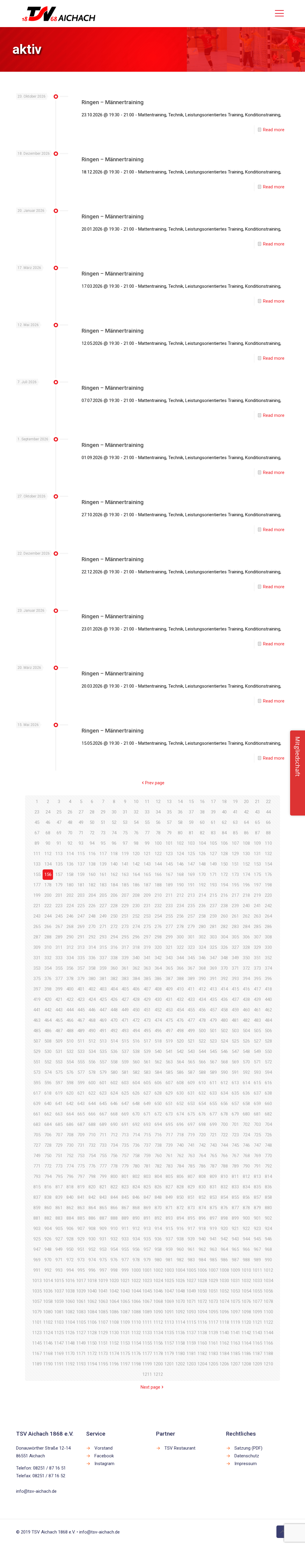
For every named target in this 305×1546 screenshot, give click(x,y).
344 (180, 957)
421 (59, 999)
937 (169, 1239)
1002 (158, 1270)
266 (48, 926)
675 (191, 1114)
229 (125, 905)
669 (125, 1114)
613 (235, 1082)
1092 (180, 1312)
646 (114, 1103)
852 (202, 1197)
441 (37, 1010)
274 (136, 926)
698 (202, 1124)
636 (246, 1093)
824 (136, 1187)
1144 (268, 1332)
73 (103, 832)
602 (114, 1082)
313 (81, 947)
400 (70, 989)
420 (48, 999)
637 (257, 1093)
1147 (59, 1343)
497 (169, 1030)
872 (180, 1207)
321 (169, 947)
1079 (37, 1312)
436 (224, 999)
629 (169, 1093)
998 (114, 1270)
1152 (114, 1343)
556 (92, 1062)
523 (213, 1041)
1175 (125, 1353)
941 (213, 1239)
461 (257, 1010)
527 (257, 1041)
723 (235, 1134)
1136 (180, 1332)
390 (202, 978)
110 (268, 843)
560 (136, 1062)
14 (180, 801)
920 (224, 1228)
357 (81, 968)
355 (59, 968)
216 (224, 895)
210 (158, 895)
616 (268, 1082)
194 (224, 885)
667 (103, 1114)
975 (103, 1259)
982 (180, 1259)
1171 (81, 1353)
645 (103, 1103)
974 (92, 1259)
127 (213, 853)
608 (180, 1082)
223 (59, 905)
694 (158, 1124)
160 (92, 874)
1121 (257, 1322)
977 (125, 1259)
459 (235, 1010)
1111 (147, 1322)
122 (158, 853)
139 (103, 864)
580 (114, 1072)
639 (37, 1103)
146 (180, 864)
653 (191, 1103)
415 (235, 989)
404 (114, 989)
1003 (169, 1270)
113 (59, 853)
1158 (180, 1343)
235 (191, 905)
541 (169, 1051)
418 (268, 989)
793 (37, 1176)
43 (257, 812)
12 (158, 801)
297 (147, 937)
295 (125, 937)
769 (257, 1155)
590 (224, 1072)
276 (158, 926)
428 (136, 999)
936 (158, 1239)
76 (136, 832)
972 (70, 1259)
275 (147, 926)
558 (114, 1062)
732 (92, 1145)
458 (224, 1010)
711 (103, 1134)
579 (103, 1072)
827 (169, 1187)
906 (70, 1228)
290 (70, 937)
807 (191, 1176)
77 (147, 832)
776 (92, 1166)
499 (191, 1030)
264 (268, 916)
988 (246, 1259)
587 (191, 1072)
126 (202, 853)
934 (136, 1239)
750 (48, 1155)
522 (202, 1041)
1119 (235, 1322)
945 (257, 1239)
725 (257, 1134)
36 (180, 812)
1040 (92, 1291)
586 (180, 1072)
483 (257, 1020)
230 (136, 905)
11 (147, 801)
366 (180, 968)
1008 (224, 1270)
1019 (103, 1280)
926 (48, 1239)
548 (246, 1051)
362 (136, 968)
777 (103, 1166)
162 (114, 874)
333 (59, 957)
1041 (103, 1291)
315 (103, 947)
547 (235, 1051)
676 (202, 1114)
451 (147, 1010)
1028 (202, 1280)
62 (224, 822)
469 (103, 1020)
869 (147, 1207)
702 (246, 1124)
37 (191, 812)
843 (103, 1197)
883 (59, 1218)
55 (147, 822)
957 (147, 1249)
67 (37, 832)
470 (114, 1020)
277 (169, 926)
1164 (246, 1343)
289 (59, 937)
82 (202, 832)
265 (37, 926)
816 (48, 1187)
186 (136, 885)
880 (268, 1207)
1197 (125, 1364)
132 (268, 853)
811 (235, 1176)
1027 (191, 1280)
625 (125, 1093)
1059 (59, 1301)
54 (136, 822)
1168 (48, 1353)
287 (37, 937)
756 (114, 1155)
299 (169, 937)
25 (59, 812)
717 (169, 1134)
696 (180, 1124)
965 (235, 1249)
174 (246, 874)
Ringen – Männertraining (113, 102)
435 (213, 999)
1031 (235, 1280)
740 (180, 1145)
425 (103, 999)
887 (103, 1218)
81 (191, 832)
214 (202, 895)
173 (235, 874)
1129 (103, 1332)
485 (37, 1030)
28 (92, 812)
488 (70, 1030)
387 (169, 978)
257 (191, 916)
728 (48, 1145)
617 (37, 1093)
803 (147, 1176)
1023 (147, 1280)
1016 (70, 1280)
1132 (136, 1332)
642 (70, 1103)
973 (81, 1259)
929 (81, 1239)
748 (268, 1145)
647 (125, 1103)
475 (169, 1020)
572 (268, 1062)
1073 (213, 1301)
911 (125, 1228)
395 (257, 978)
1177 (147, 1353)
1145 (37, 1343)
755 (103, 1155)
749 (37, 1155)
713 (125, 1134)
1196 (114, 1364)
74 (114, 832)
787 (213, 1166)
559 (125, 1062)
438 (246, 999)
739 (169, 1145)
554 (70, 1062)
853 (213, 1197)
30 (114, 812)
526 (246, 1041)
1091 (169, 1312)
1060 (70, 1301)
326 (224, 947)
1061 (81, 1301)
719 (191, 1134)
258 (202, 916)
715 (147, 1134)
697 (191, 1124)
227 (103, 905)
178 (48, 885)
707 (59, 1134)
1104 (70, 1322)
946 (268, 1239)
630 (180, 1093)
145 (169, 864)
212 (180, 895)
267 (59, 926)
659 (257, 1103)
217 (235, 895)
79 (169, 832)
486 (48, 1030)
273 (125, 926)
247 (81, 916)
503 (235, 1030)
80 (180, 832)
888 (114, 1218)
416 (246, 989)
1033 (257, 1280)
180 (70, 885)
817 (59, 1187)
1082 (70, 1312)
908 (92, 1228)
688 (92, 1124)
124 (180, 853)
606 (158, 1082)
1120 (246, 1322)
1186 (246, 1353)
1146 (48, 1343)
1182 (202, 1353)
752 (70, 1155)
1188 (268, 1353)
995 (81, 1270)
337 (103, 957)
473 (147, 1020)
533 (81, 1051)
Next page (150, 1387)
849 (169, 1197)
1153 (125, 1343)
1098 (246, 1312)
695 (169, 1124)
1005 (191, 1270)
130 (246, 853)
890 (136, 1218)
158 (70, 874)
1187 (257, 1353)
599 (81, 1082)
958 (158, 1249)
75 (125, 832)
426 (114, 999)
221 (37, 905)
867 (125, 1207)
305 (235, 937)
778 (114, 1166)
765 (213, 1155)
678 (224, 1114)
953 (103, 1249)
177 (37, 885)
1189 (37, 1364)
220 (268, 895)
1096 (224, 1312)
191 (191, 885)
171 (213, 874)
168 (180, 874)
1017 (81, 1280)
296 (136, 937)
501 (213, 1030)
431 (169, 999)
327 (235, 947)
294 (114, 937)
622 (92, 1093)
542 (180, 1051)
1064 (114, 1301)
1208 (246, 1364)
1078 (268, 1301)
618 (48, 1093)
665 (81, 1114)
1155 (147, 1343)
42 (246, 812)
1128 (92, 1332)
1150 (92, 1343)
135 (59, 864)
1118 (224, 1322)
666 (92, 1114)
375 (37, 978)
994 (70, 1270)
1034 (268, 1280)
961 (191, 1249)
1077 (257, 1301)
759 (147, 1155)
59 (191, 822)
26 (70, 812)
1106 (92, 1322)
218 (246, 895)
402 (92, 989)
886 (92, 1218)
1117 (213, 1322)
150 (224, 864)
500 (202, 1030)
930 (92, 1239)
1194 (92, 1364)
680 (246, 1114)
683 (37, 1124)
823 (125, 1187)
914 (158, 1228)
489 (81, 1030)
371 (235, 968)
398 (48, 989)
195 (235, 885)
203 (81, 895)
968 (268, 1249)
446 (92, 1010)
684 (48, 1124)
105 (213, 843)
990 (268, 1259)
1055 (257, 1291)
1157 (169, 1343)
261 (235, 916)
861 (59, 1207)
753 (81, 1155)
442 (48, 1010)
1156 (158, 1343)
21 (257, 801)
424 (92, 999)
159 (81, 874)
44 (268, 812)
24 (48, 812)
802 (136, 1176)
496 (158, 1030)
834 (246, 1187)
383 (125, 978)
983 (191, 1259)
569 (235, 1062)
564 (180, 1062)
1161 (213, 1343)
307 (257, 937)
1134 (158, 1332)
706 (48, 1134)
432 (180, 999)
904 (48, 1228)
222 (48, 905)
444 (70, 1010)
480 (224, 1020)
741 (191, 1145)
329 (257, 947)
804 (158, 1176)
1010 (246, 1270)
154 (268, 864)
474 (158, 1020)
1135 (169, 1332)
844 (114, 1197)
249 (103, 916)
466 (70, 1020)
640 (48, 1103)
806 (180, 1176)
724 (246, 1134)
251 (125, 916)
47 (59, 822)
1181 (191, 1353)
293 (103, 937)
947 (37, 1249)
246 (70, 916)
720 (202, 1134)
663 (59, 1114)
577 (81, 1072)
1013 (37, 1280)
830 (202, 1187)
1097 (235, 1312)
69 (59, 832)
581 (125, 1072)
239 (235, 905)
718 (180, 1134)
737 (147, 1145)
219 (257, 895)
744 (224, 1145)
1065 (125, 1301)
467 (81, 1020)
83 (213, 832)
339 (125, 957)
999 (125, 1270)
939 (191, 1239)
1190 (48, 1364)
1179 (169, 1353)
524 (224, 1041)
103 (191, 843)
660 (268, 1103)
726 (268, 1134)
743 (213, 1145)
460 (246, 1010)
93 (81, 843)
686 (70, 1124)
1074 (224, 1301)
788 (224, 1166)
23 (37, 812)
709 (81, 1134)
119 (125, 853)
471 (125, 1020)
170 (202, 874)
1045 (147, 1291)
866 (114, 1207)
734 (114, 1145)
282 (224, 926)
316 (114, 947)
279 (191, 926)
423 (81, 999)
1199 (147, 1364)
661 (37, 1114)
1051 (213, 1291)
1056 (268, 1291)
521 (191, 1041)
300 (180, 937)
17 (213, 801)
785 (191, 1166)
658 (246, 1103)
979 (147, 1259)
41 (235, 812)
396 (268, 978)
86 (246, 832)
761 (169, 1155)
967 (257, 1249)
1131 (125, 1332)
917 (191, 1228)
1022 (136, 1280)
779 (125, 1166)
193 (213, 885)
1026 (180, 1280)
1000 (136, 1270)
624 (114, 1093)
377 (59, 978)
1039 (81, 1291)
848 (158, 1197)
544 (202, 1051)
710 (92, 1134)
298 (158, 937)
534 (92, 1051)
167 (169, 874)
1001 (147, 1270)
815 (37, 1187)
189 (169, 885)
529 (37, 1051)
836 (268, 1187)
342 (158, 957)
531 (59, 1051)
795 (59, 1176)
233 (169, 905)
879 (257, 1207)
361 (125, 968)
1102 (48, 1322)
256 (180, 916)
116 (92, 853)
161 (103, 874)
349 (235, 957)
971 (59, 1259)
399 (59, 989)
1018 (92, 1280)
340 (136, 957)
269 (81, 926)
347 (213, 957)
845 (125, 1197)
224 (70, 905)
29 (103, 812)
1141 (235, 1332)
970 (48, 1259)
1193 (81, 1364)
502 (224, 1030)
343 (169, 957)
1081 (59, 1312)
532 (70, 1051)
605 (147, 1082)
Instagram (104, 1463)
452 (158, 1010)
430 (158, 999)
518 (158, 1041)
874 (202, 1207)
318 (136, 947)
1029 (213, 1280)
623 (103, 1093)
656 (224, 1103)
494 (136, 1030)
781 (147, 1166)
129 (235, 853)
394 (246, 978)
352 (268, 957)
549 (257, 1051)
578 (92, 1072)
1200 (158, 1364)
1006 (202, 1270)
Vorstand (103, 1448)
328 (246, 947)
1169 (59, 1353)
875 (213, 1207)
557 (103, 1062)
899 (235, 1218)
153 (257, 864)
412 (202, 989)
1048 (180, 1291)
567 (213, 1062)
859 (37, 1207)
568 (224, 1062)
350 (246, 957)
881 (37, 1218)
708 (70, 1134)
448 (114, 1010)
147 (191, 864)
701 (235, 1124)
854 (224, 1197)
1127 (81, 1332)
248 (92, 916)
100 (158, 843)
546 (224, 1051)
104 (202, 843)
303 (213, 937)
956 (136, 1249)
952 (92, 1249)
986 (224, 1259)
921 (235, 1228)
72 (92, 832)
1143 (257, 1332)
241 (257, 905)
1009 (235, 1270)
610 (202, 1082)
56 (158, 822)
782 (158, 1166)
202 (70, 895)
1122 (268, 1322)
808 (202, 1176)
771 (37, 1166)
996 (92, 1270)
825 (147, 1187)
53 (125, 822)
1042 (114, 1291)
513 (103, 1041)
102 (180, 843)
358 (92, 968)
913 (147, 1228)
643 (81, 1103)
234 (180, 905)
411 (191, 989)
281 (213, 926)
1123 (37, 1332)
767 (235, 1155)
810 (224, 1176)
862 (70, 1207)
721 (213, 1134)
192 (202, 885)
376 (48, 978)
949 (59, 1249)
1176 (136, 1353)
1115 (191, 1322)
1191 (59, 1364)
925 (37, 1239)
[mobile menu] (279, 13)
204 (92, 895)
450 (136, 1010)
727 (37, 1145)
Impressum (245, 1463)
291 (81, 937)
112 (48, 853)
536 (114, 1051)
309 (37, 947)
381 (103, 978)
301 (191, 937)
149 (213, 864)
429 (147, 999)
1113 (169, 1322)
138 (92, 864)
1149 (81, 1343)
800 (114, 1176)
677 (213, 1114)
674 (180, 1114)
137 (81, 864)
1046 (158, 1291)
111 (37, 853)
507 (37, 1041)
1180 (180, 1353)
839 (59, 1197)
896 (202, 1218)
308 (268, 937)
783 (169, 1166)
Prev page (154, 782)
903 (37, 1228)
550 (268, 1051)
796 (70, 1176)
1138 (202, 1332)
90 (48, 843)
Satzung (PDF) (248, 1448)
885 (81, 1218)
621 (81, 1093)
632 (202, 1093)
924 (268, 1228)
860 (48, 1207)
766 (224, 1155)
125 (191, 853)
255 (169, 916)
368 (202, 968)
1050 (202, 1291)
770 (268, 1155)
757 (125, 1155)
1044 (136, 1291)
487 (59, 1030)
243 (37, 916)
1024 (158, 1280)
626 (136, 1093)
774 (70, 1166)
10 (136, 801)
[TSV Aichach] (59, 13)
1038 (70, 1291)
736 (136, 1145)
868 (136, 1207)
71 (81, 832)
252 (136, 916)
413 (213, 989)
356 (70, 968)
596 (48, 1082)
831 (213, 1187)
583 (147, 1072)
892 (158, 1218)
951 (81, 1249)
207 (125, 895)
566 (202, 1062)
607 (169, 1082)
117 (103, 853)
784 (180, 1166)
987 (235, 1259)
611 (213, 1082)
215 (213, 895)
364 (158, 968)
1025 (169, 1280)
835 (257, 1187)
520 (180, 1041)
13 (169, 801)
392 (224, 978)
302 (202, 937)
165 (147, 874)
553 (59, 1062)
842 (92, 1197)
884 (70, 1218)
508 (48, 1041)
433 (191, 999)
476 (180, 1020)
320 (158, 947)
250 (114, 916)
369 (213, 968)
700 (224, 1124)
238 (224, 905)
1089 (147, 1312)
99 (147, 843)
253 (147, 916)
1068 (158, 1301)
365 (169, 968)
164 (136, 874)
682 (268, 1114)
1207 (235, 1364)
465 (59, 1020)
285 (257, 926)
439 (257, 999)
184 (114, 885)
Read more (273, 129)
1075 (235, 1301)
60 (202, 822)
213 (191, 895)
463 (37, 1020)
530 (48, 1051)
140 (114, 864)
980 (158, 1259)
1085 (103, 1312)
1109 (125, 1322)
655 (213, 1103)
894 (180, 1218)
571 (257, 1062)
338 (114, 957)
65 (257, 822)
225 (81, 905)
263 (257, 916)
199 (37, 895)
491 (103, 1030)
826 (158, 1187)
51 (103, 822)
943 (235, 1239)
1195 (103, 1364)
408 (158, 989)
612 (224, 1082)
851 (191, 1197)
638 (268, 1093)
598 (70, 1082)
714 (136, 1134)
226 (92, 905)
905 (59, 1228)
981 (169, 1259)
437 (235, 999)
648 (136, 1103)
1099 (257, 1312)
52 (114, 822)
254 (158, 916)
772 (48, 1166)
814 (268, 1176)
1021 (125, 1280)
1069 (169, 1301)
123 (169, 853)
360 (114, 968)
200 (48, 895)
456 (202, 1010)
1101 (37, 1322)
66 (268, 822)
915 (169, 1228)
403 (103, 989)
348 (224, 957)
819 (81, 1187)
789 (235, 1166)
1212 (158, 1374)
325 (213, 947)
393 (235, 978)
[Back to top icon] (282, 1531)
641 (59, 1103)
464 (48, 1020)
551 (37, 1062)
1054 (246, 1291)
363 (147, 968)
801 (125, 1176)
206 (114, 895)
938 (180, 1239)
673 (169, 1114)
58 (180, 822)
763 (191, 1155)
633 (213, 1093)
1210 (268, 1364)
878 (246, 1207)
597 (59, 1082)
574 (48, 1072)
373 (257, 968)
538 (136, 1051)
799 (103, 1176)
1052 (224, 1291)
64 (246, 822)
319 (147, 947)
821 (103, 1187)
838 (48, 1197)
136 (70, 864)
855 (235, 1197)
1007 (213, 1270)
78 (158, 832)
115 (81, 853)
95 (103, 843)
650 (158, 1103)
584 (158, 1072)
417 (257, 989)
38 (202, 812)
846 (136, 1197)
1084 (92, 1312)
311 (59, 947)
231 (147, 905)
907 (81, 1228)
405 (125, 989)
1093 (191, 1312)
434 (202, 999)
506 (268, 1030)
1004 (180, 1270)
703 (257, 1124)
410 (180, 989)
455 (191, 1010)
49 (81, 822)
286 (268, 926)
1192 (70, 1364)
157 (59, 874)
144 (158, 864)
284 (246, 926)
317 (125, 947)
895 (191, 1218)
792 (268, 1166)
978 (136, 1259)
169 (191, 874)
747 (257, 1145)
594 (268, 1072)
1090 (158, 1312)
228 (114, 905)
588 (202, 1072)
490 (92, 1030)
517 (147, 1041)
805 (169, 1176)
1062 (92, 1301)
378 (70, 978)
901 (257, 1218)
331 (37, 957)
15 (191, 801)
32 (136, 812)
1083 (81, 1312)
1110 (136, 1322)
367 (191, 968)
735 (125, 1145)
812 (246, 1176)
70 (70, 832)
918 (202, 1228)
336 (92, 957)
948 (48, 1249)
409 (169, 989)
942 (224, 1239)
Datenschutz (246, 1456)
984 (202, 1259)
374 (268, 968)
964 (224, 1249)
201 (59, 895)
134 (48, 864)
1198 (136, 1364)
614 (246, 1082)
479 (213, 1020)
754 (92, 1155)
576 (70, 1072)
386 (158, 978)
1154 (136, 1343)
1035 (37, 1291)
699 (213, 1124)
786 (202, 1166)
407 (147, 989)
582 (136, 1072)
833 (235, 1187)
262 (246, 916)
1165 (257, 1343)
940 (202, 1239)
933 (125, 1239)
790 (246, 1166)
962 (202, 1249)
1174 (114, 1353)
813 (257, 1176)
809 (213, 1176)
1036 (48, 1291)
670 (136, 1114)
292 (92, 937)
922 (246, 1228)
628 (158, 1093)
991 (37, 1270)
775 (81, 1166)
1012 (268, 1270)
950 (70, 1249)
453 (169, 1010)
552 (48, 1062)
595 (37, 1082)
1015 (59, 1280)
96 (114, 843)
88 (268, 832)
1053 (235, 1291)
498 (180, 1030)
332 (48, 957)
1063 (103, 1301)
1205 (213, 1364)
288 (48, 937)
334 (70, 957)
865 (103, 1207)
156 (48, 874)
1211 (147, 1374)
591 (235, 1072)
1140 (224, 1332)
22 (268, 801)
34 (158, 812)
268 (70, 926)
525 (235, 1041)
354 (48, 968)
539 (147, 1051)
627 (147, 1093)
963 (213, 1249)
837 (37, 1197)
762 (180, 1155)
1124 (48, 1332)
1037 (59, 1291)
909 (103, 1228)
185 (125, 885)
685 (59, 1124)
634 (224, 1093)
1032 (246, 1280)
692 (136, 1124)
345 (191, 957)
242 (268, 905)
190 (180, 885)
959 (169, 1249)
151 (235, 864)
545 (213, 1051)
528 (268, 1041)
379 (81, 978)
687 (81, 1124)
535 (103, 1051)
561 (147, 1062)
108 (246, 843)
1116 (202, 1322)
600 (92, 1082)
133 (37, 864)
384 (136, 978)
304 (224, 937)
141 (125, 864)
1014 (48, 1280)
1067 (147, 1301)
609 (191, 1082)
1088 (136, 1312)
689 (103, 1124)
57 (169, 822)
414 (224, 989)
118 (114, 853)
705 (37, 1134)
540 (158, 1051)
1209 (257, 1364)
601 (103, 1082)
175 (257, 874)
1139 (213, 1332)
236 (202, 905)
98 (136, 843)
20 (246, 801)
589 (213, 1072)
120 (136, 853)
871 (169, 1207)
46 (48, 822)
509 (59, 1041)
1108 (114, 1322)
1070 (180, 1301)
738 (158, 1145)
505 (257, 1030)
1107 (103, 1322)
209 (147, 895)
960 (180, 1249)
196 (246, 885)
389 (191, 978)
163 (125, 874)
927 (59, 1239)
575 (59, 1072)
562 (158, 1062)
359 (103, 968)
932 (114, 1239)
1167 (37, 1353)
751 (59, 1155)
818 (70, 1187)
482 (246, 1020)
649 (147, 1103)
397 (37, 989)
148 (202, 864)
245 (59, 916)
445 (81, 1010)
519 (169, 1041)
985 (213, 1259)
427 (125, 999)
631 (191, 1093)
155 (37, 874)
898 (224, 1218)
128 (224, 853)
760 (158, 1155)
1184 (224, 1353)
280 (202, 926)
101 (169, 843)
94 (92, 843)
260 (224, 916)
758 (136, 1155)
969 (37, 1259)
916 (180, 1228)
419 (37, 999)
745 (235, 1145)
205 (103, 895)
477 (191, 1020)
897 (213, 1218)
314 (92, 947)
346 (202, 957)
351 (257, 957)
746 (246, 1145)
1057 (37, 1301)
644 (92, 1103)
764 (202, 1155)
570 (246, 1062)
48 (70, 822)
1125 (59, 1332)
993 (59, 1270)
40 (224, 812)
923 (257, 1228)
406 (136, 989)
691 (125, 1124)
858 (268, 1197)
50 (92, 822)
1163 (235, 1343)
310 (48, 947)
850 (180, 1197)
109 (257, 843)
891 (147, 1218)
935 (147, 1239)
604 (136, 1082)
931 (103, 1239)
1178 (158, 1353)
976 (114, 1259)
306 (246, 937)
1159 (191, 1343)
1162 (224, 1343)
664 (70, 1114)
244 (48, 916)
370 (224, 968)
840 (70, 1197)
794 (48, 1176)
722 (224, 1134)
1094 (202, 1312)
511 (81, 1041)
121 (147, 853)
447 (103, 1010)
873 (191, 1207)
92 (70, 843)
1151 (103, 1343)
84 (224, 832)
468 (92, 1020)
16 (202, 801)
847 (147, 1197)
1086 (114, 1312)
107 (235, 843)
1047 (169, 1291)
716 (158, 1134)
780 (136, 1166)
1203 (191, 1364)
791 (257, 1166)
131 (257, 853)
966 (246, 1249)
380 (92, 978)
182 (92, 885)
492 (114, 1030)
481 (235, 1020)
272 (114, 926)
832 (224, 1187)
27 (81, 812)
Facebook (104, 1456)
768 (246, 1155)
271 (103, 926)
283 (235, 926)
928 (70, 1239)
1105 (81, 1322)
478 (202, 1020)
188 (158, 885)
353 (37, 968)
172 (224, 874)
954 (114, 1249)
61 (213, 822)
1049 (191, 1291)
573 (37, 1072)
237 (213, 905)
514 (114, 1041)
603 (125, 1082)
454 (180, 1010)
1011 (257, 1270)
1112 (158, 1322)
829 (191, 1187)
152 (246, 864)
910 (114, 1228)
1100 (268, 1312)
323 (191, 947)
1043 (125, 1291)
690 (114, 1124)
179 (59, 885)
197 (257, 885)
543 (191, 1051)
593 (257, 1072)
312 (70, 947)
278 (180, 926)
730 (70, 1145)
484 (268, 1020)
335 (81, 957)
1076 (246, 1301)
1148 (70, 1343)
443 (59, 1010)
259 (213, 916)
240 (246, 905)
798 (92, 1176)
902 (268, 1218)
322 (180, 947)
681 (257, 1114)
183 (103, 885)
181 (81, 885)
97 (125, 843)
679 (235, 1114)
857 (257, 1197)
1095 (213, 1312)
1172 (92, 1353)
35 (169, 812)
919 (213, 1228)
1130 (114, 1332)
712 (114, 1134)
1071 (191, 1301)
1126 (70, 1332)
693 (147, 1124)
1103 (59, 1322)
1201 (169, 1364)
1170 (70, 1353)
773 (59, 1166)
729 (59, 1145)
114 (70, 853)
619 (59, 1093)
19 (235, 801)
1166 (268, 1343)
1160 (202, 1343)
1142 (246, 1332)
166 (158, 874)
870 (158, 1207)
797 (81, 1176)
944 (246, 1239)
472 (136, 1020)
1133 (147, 1332)
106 (224, 843)
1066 (136, 1301)
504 (246, 1030)
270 (92, 926)
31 (125, 812)
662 (48, 1114)
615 (257, 1082)
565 (191, 1062)
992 (48, 1270)
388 (180, 978)
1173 (103, 1353)
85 (235, 832)
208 (136, 895)
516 (136, 1041)
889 (125, 1218)
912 (136, 1228)
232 (158, 905)
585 (169, 1072)
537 (125, 1051)
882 (48, 1218)
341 (147, 957)
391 (213, 978)
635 (235, 1093)
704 (268, 1124)
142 (136, 864)
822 (114, 1187)
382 (114, 978)
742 (202, 1145)
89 (37, 843)
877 (235, 1207)
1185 (235, 1353)
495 (147, 1030)
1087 (125, 1312)
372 (246, 968)
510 (70, 1041)
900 (246, 1218)
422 (70, 999)
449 (125, 1010)
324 (202, 947)
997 (103, 1270)
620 (70, 1093)
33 (147, 812)
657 (235, 1103)
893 (169, 1218)
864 (92, 1207)
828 (180, 1187)
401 (81, 989)
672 (158, 1114)
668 (114, 1114)
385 (147, 978)
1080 (48, 1312)
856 (246, 1197)
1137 (191, 1332)
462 (268, 1010)
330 (268, 947)
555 (81, 1062)
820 (92, 1187)
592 (246, 1072)
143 (147, 864)
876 (224, 1207)
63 (235, 822)
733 (103, 1145)
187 (147, 885)
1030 (224, 1280)
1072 (202, 1301)
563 (169, 1062)
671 (147, 1114)
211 (169, 895)
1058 (48, 1301)
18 (224, 801)
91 (59, 843)
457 (213, 1010)
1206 (224, 1364)
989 (257, 1259)
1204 (202, 1364)
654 (202, 1103)
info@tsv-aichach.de (36, 1491)
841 (81, 1197)
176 (268, 874)
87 (257, 832)
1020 (114, 1280)
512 (92, 1041)
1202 (180, 1364)
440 (268, 999)
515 (125, 1041)
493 (125, 1030)
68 (48, 832)
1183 (213, 1353)
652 (180, 1103)
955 (125, 1249)
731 (81, 1145)
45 (37, 822)
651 (169, 1103)
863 (81, 1207)
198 (268, 885)
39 (213, 812)
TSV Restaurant (179, 1448)
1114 (180, 1322)
